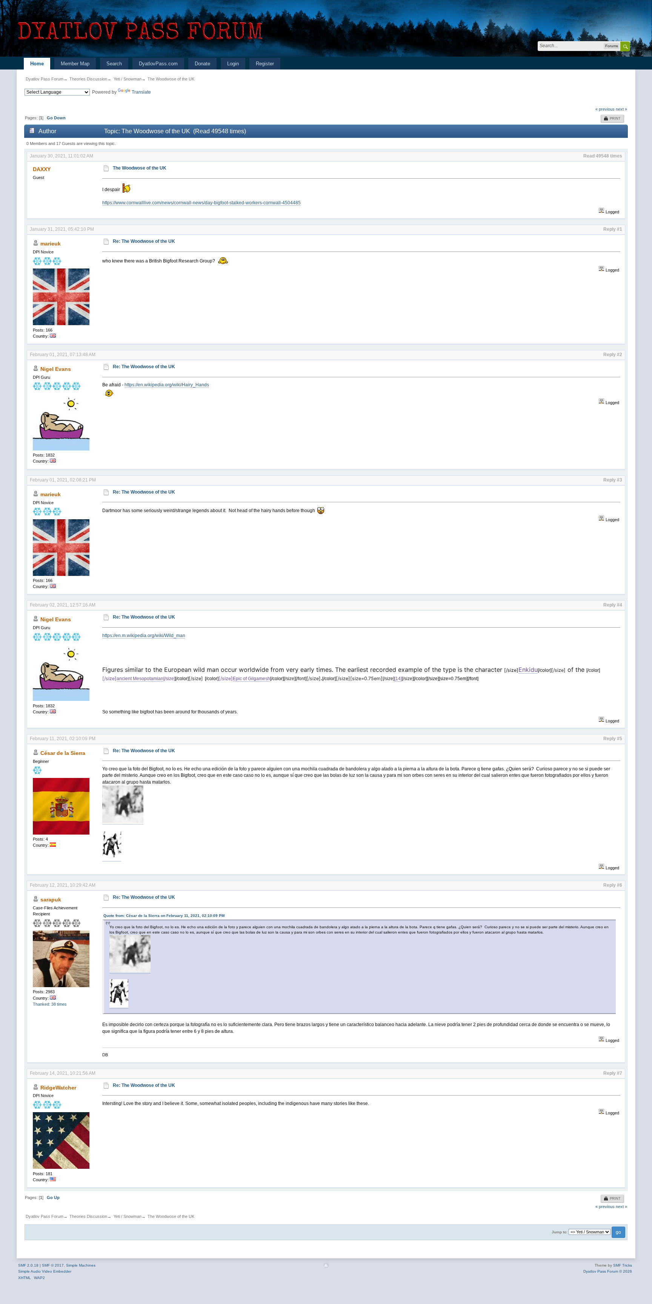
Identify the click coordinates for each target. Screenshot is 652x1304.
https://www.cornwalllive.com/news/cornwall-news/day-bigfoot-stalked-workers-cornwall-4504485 (201, 202)
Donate (202, 63)
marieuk (50, 244)
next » (621, 109)
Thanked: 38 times (50, 1004)
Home (37, 63)
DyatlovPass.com (158, 63)
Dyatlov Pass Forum (44, 79)
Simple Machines (80, 1265)
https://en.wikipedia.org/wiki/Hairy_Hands (167, 384)
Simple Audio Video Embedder (44, 1271)
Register (265, 63)
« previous (605, 109)
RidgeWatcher (58, 1088)
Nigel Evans (55, 369)
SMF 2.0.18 (28, 1265)
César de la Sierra (62, 753)
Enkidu (528, 669)
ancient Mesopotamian (140, 678)
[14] (398, 678)
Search (114, 63)
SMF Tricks (622, 1265)
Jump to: (559, 1232)
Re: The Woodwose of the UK (144, 241)
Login (233, 63)
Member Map (75, 63)
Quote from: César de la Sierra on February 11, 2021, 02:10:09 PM (164, 916)
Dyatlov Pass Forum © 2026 (607, 1271)
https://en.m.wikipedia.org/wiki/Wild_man (143, 635)
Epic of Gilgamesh (251, 678)
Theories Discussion (88, 79)
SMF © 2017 (53, 1265)
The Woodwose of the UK (171, 79)
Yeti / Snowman (127, 79)
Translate (141, 92)
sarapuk (50, 900)
